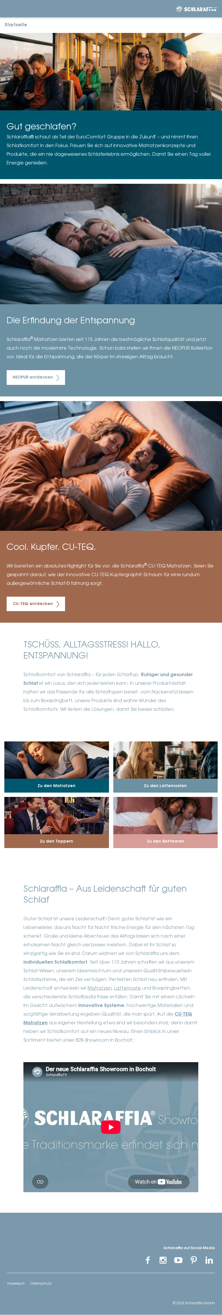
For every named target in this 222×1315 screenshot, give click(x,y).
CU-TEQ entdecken (33, 604)
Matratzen (100, 988)
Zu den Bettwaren (165, 842)
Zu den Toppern (56, 842)
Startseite (16, 25)
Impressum (16, 1284)
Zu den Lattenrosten (165, 786)
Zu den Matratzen (56, 786)
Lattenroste (127, 988)
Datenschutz (41, 1284)
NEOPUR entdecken (33, 378)
